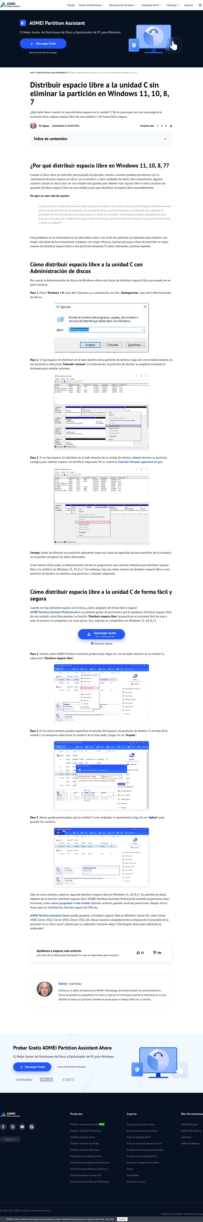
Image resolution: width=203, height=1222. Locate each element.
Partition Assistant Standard (84, 1124)
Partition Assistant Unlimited (84, 1143)
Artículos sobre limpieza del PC (142, 1156)
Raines (46, 125)
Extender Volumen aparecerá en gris (140, 462)
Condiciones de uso (193, 1213)
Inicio (32, 72)
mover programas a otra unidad (70, 903)
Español (9, 1139)
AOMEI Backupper (189, 1124)
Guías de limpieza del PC (139, 1137)
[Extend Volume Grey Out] (101, 507)
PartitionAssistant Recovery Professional (89, 1162)
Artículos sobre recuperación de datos (145, 1149)
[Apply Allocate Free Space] (101, 858)
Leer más (109, 1219)
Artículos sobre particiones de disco (144, 1143)
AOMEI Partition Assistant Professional (53, 612)
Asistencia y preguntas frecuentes (143, 1162)
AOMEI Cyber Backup (191, 1130)
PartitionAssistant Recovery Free (86, 1156)
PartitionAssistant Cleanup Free (85, 1175)
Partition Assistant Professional (85, 1130)
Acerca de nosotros (136, 1181)
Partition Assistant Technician (84, 1149)
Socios (130, 1168)
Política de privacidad (171, 1213)
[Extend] (101, 413)
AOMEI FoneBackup (190, 1143)
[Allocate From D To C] (101, 776)
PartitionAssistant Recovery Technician (89, 1168)
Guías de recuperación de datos (142, 1130)
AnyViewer (186, 1137)
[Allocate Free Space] (101, 694)
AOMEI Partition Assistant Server (50, 915)
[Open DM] (101, 328)
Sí (142, 953)
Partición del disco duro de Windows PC (52, 72)
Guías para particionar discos (141, 1124)
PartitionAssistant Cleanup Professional (89, 1181)
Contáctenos (133, 1175)
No (160, 953)
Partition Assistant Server (82, 1137)
